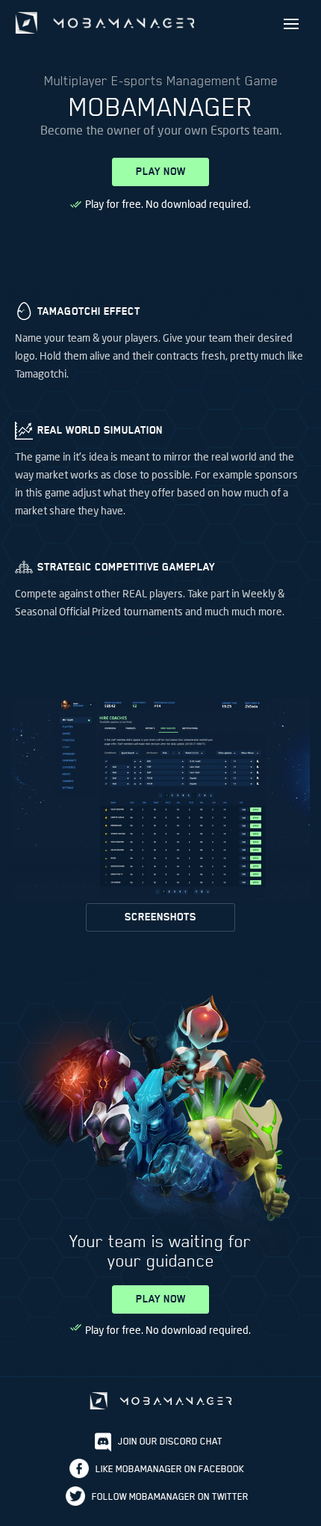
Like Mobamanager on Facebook (170, 1468)
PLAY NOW (161, 171)
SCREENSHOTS (160, 917)
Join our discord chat (170, 1441)
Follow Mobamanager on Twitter (170, 1496)
